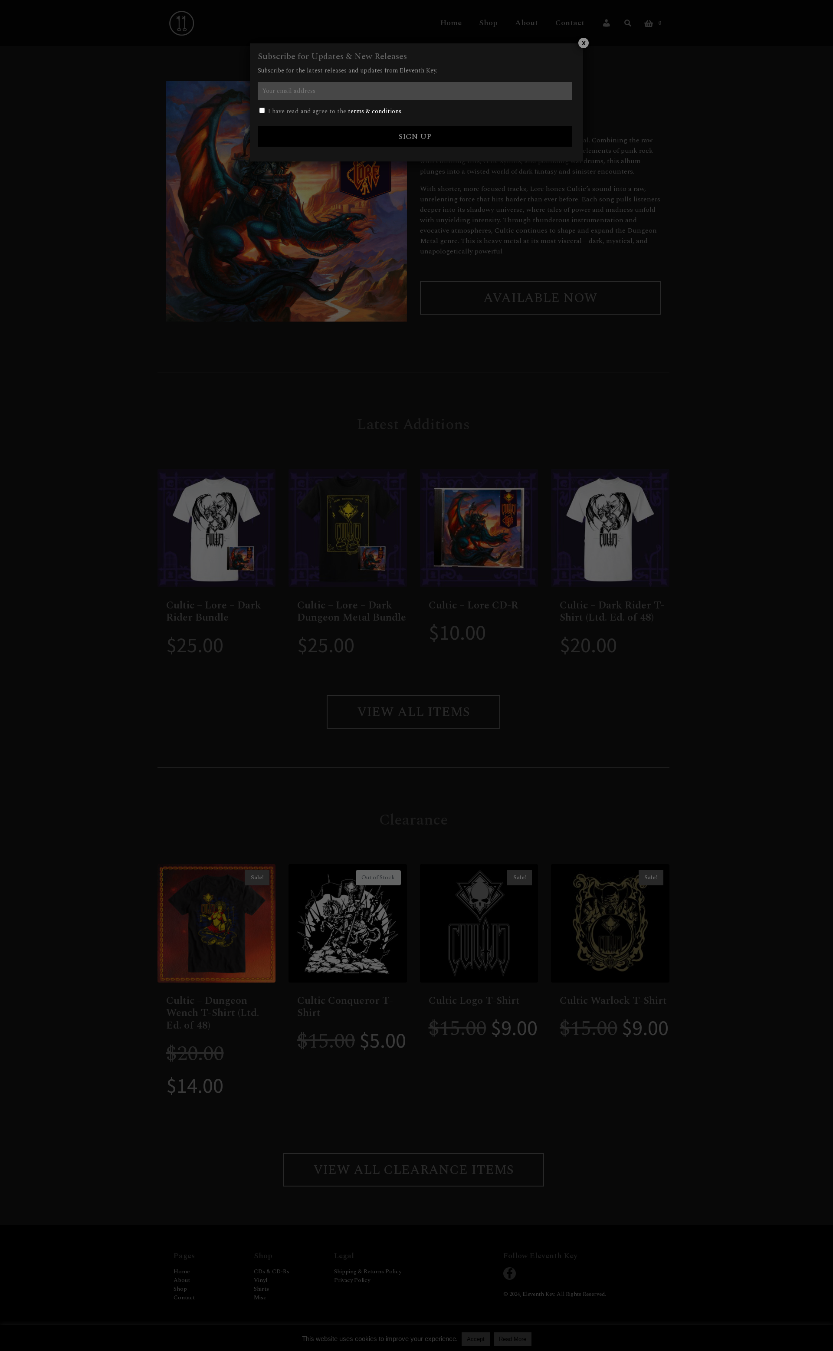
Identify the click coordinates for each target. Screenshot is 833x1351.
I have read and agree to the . (334, 111)
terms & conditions (374, 111)
